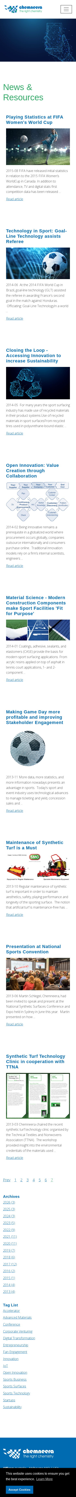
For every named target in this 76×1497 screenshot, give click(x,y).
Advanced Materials (17, 1317)
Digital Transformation (19, 1338)
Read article (14, 199)
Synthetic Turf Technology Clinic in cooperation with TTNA (35, 1061)
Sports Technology (16, 1393)
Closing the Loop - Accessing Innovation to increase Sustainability (33, 355)
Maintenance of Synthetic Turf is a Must (34, 845)
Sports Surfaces (14, 1386)
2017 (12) (10, 1264)
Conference (11, 1324)
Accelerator (11, 1310)
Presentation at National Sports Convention (33, 949)
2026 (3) (9, 1202)
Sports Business (15, 1379)
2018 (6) (9, 1257)
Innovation (10, 1359)
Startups (9, 1400)
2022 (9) (9, 1230)
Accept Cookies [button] (19, 1489)
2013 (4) (9, 1291)
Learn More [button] (44, 1479)
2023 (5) (9, 1223)
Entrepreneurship (15, 1345)
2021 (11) (10, 1236)
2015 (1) (9, 1278)
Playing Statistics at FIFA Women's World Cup (34, 119)
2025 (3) (9, 1209)
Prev (6, 1179)
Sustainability (12, 1407)
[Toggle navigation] (66, 9)
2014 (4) (9, 1285)
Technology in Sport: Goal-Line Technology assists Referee (36, 236)
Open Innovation (15, 1372)
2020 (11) (10, 1243)
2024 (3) (9, 1216)
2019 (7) (9, 1250)
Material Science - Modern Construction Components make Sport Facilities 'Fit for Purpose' (36, 605)
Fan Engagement (15, 1352)
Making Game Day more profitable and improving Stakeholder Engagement (34, 717)
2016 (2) (9, 1271)
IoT (5, 1365)
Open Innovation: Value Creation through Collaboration (32, 471)
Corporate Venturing (17, 1331)
